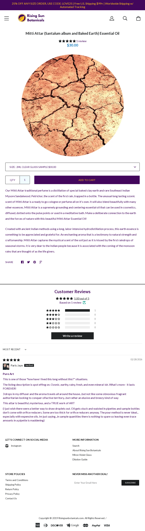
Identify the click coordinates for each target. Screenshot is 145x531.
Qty (12, 179)
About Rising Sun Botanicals (86, 450)
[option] (72, 105)
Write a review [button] (72, 335)
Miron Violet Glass (82, 454)
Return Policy (12, 489)
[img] (11, 360)
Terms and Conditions (16, 480)
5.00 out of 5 (81, 298)
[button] (67, 41)
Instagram (16, 445)
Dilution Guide (79, 459)
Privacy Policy (12, 493)
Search (75, 445)
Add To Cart (87, 179)
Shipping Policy (13, 484)
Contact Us (11, 498)
